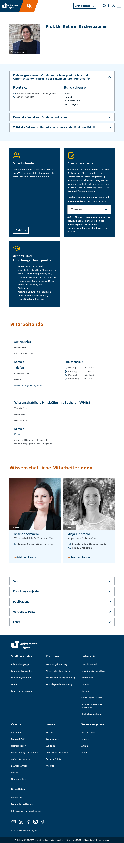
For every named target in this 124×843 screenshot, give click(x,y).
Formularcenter (54, 739)
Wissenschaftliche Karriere (59, 671)
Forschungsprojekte (26, 591)
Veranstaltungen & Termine (24, 752)
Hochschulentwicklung (92, 714)
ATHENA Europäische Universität (91, 706)
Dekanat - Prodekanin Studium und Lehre (40, 117)
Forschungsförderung (56, 664)
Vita (15, 581)
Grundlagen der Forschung (59, 684)
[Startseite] (24, 644)
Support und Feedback (57, 752)
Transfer (85, 684)
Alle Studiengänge (20, 664)
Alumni (84, 746)
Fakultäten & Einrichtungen (94, 671)
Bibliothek (16, 732)
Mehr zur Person (26, 557)
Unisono (50, 732)
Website (50, 766)
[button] (109, 5)
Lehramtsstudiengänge (22, 671)
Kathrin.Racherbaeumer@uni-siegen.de (36, 93)
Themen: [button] (77, 209)
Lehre (17, 622)
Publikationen (22, 601)
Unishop (85, 752)
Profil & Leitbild (89, 664)
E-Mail (19, 230)
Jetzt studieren (83, 6)
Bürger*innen (88, 732)
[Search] (104, 5)
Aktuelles (50, 746)
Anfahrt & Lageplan (20, 759)
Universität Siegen (28, 831)
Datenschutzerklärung (22, 804)
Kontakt (15, 772)
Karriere (85, 691)
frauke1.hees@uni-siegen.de (28, 385)
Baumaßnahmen (19, 766)
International (87, 678)
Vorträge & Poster (24, 611)
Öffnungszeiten (18, 779)
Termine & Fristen (55, 759)
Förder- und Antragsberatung (60, 678)
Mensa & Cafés (18, 739)
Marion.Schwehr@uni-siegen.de (36, 544)
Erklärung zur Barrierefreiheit (26, 811)
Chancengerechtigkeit (92, 698)
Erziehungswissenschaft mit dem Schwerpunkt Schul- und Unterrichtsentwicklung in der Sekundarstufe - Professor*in (51, 77)
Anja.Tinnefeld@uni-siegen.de (89, 544)
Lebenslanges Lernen (21, 691)
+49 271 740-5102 (25, 97)
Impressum (16, 798)
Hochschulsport (18, 746)
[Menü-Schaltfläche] (113, 5)
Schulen (85, 739)
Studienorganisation (21, 678)
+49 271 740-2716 (82, 548)
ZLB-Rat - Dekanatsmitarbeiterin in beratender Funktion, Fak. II (54, 127)
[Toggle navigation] (119, 6)
